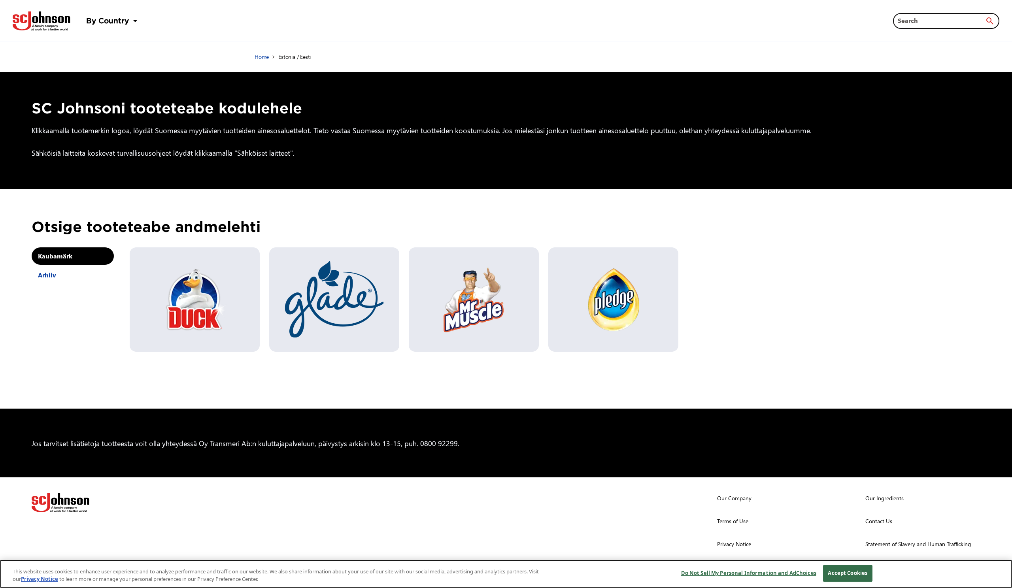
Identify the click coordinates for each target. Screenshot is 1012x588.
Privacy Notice (39, 579)
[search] (990, 21)
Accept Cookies (847, 573)
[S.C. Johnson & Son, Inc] (60, 502)
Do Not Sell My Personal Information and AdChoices (748, 573)
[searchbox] (941, 20)
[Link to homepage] (41, 20)
